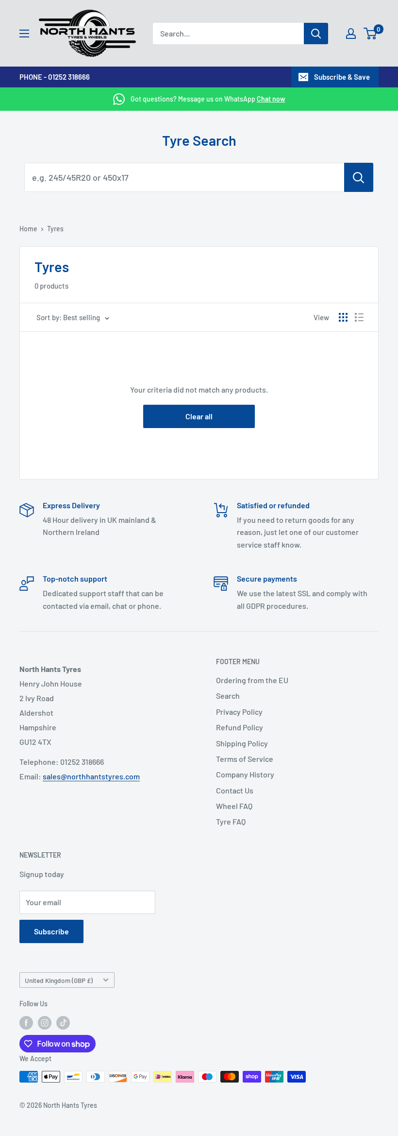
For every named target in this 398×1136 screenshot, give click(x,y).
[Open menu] (24, 33)
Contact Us (234, 790)
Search (228, 695)
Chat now (271, 99)
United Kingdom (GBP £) (59, 980)
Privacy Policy (239, 711)
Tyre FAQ (231, 821)
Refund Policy (239, 727)
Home (28, 228)
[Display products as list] (359, 317)
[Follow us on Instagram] (44, 1023)
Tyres (55, 228)
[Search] (316, 33)
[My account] (351, 33)
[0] (371, 33)
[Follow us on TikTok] (63, 1023)
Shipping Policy (242, 743)
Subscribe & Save (342, 76)
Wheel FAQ (234, 805)
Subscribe (51, 931)
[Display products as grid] (343, 317)
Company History (245, 774)
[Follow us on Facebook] (26, 1023)
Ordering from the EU (252, 680)
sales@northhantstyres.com (91, 776)
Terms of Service (244, 758)
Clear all (199, 416)
